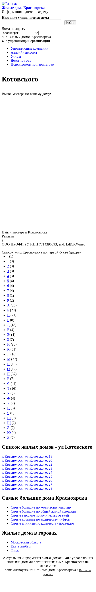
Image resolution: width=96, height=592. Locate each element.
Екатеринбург (21, 546)
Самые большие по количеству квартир (41, 507)
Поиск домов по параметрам (32, 64)
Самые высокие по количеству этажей (40, 515)
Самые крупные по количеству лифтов (40, 519)
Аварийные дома (24, 52)
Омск (15, 550)
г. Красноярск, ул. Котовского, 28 (27, 488)
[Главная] (9, 4)
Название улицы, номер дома (25, 17)
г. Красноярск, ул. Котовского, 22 (27, 464)
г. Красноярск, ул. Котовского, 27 (27, 484)
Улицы (16, 56)
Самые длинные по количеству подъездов (43, 523)
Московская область (26, 542)
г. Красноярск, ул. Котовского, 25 (27, 476)
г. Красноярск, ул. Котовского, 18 (27, 456)
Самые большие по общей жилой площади (43, 511)
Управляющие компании (29, 48)
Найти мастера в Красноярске (24, 232)
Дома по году (21, 60)
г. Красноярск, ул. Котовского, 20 (27, 460)
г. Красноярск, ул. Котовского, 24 (27, 472)
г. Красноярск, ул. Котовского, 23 (27, 468)
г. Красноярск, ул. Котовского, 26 (27, 480)
